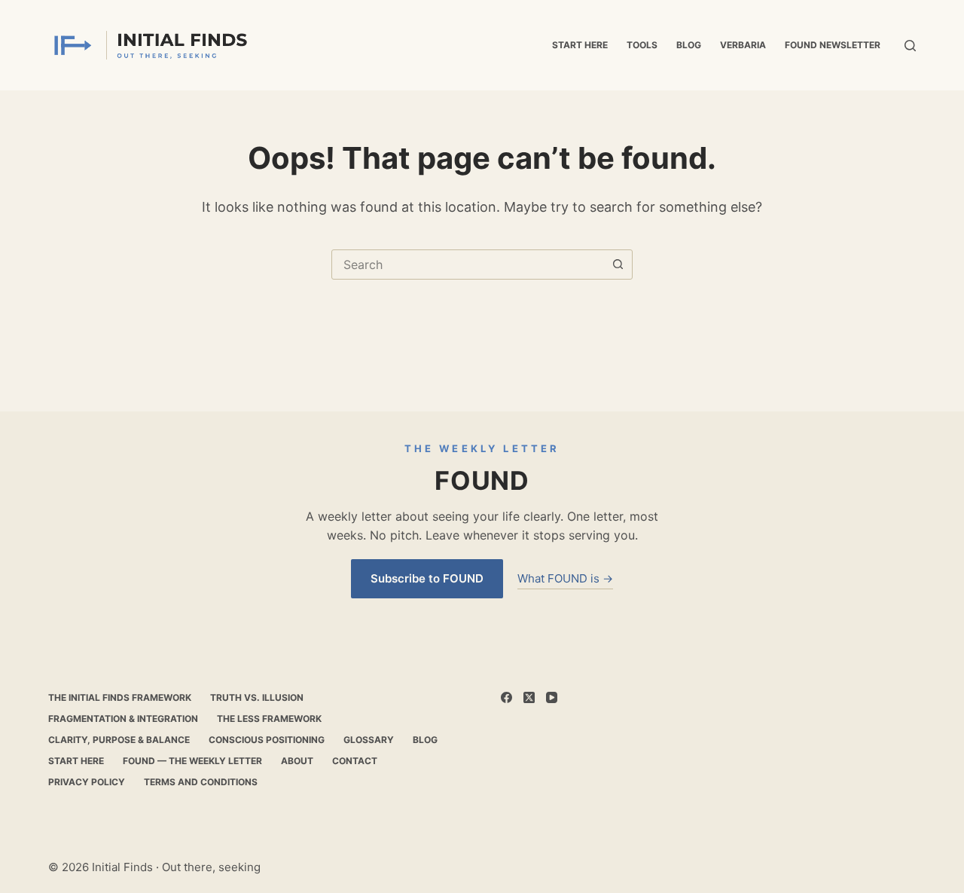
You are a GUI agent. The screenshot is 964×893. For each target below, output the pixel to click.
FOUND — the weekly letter (192, 760)
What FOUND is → (565, 578)
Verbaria (743, 44)
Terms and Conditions (201, 781)
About (297, 760)
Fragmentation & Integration (123, 718)
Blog (688, 44)
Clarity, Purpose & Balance (119, 739)
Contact (354, 760)
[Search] (910, 45)
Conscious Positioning (267, 739)
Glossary (368, 739)
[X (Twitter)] (529, 697)
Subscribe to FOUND (427, 578)
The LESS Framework (269, 718)
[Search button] (617, 264)
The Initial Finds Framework (119, 697)
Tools (642, 44)
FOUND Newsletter (832, 44)
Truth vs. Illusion (257, 697)
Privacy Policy (86, 781)
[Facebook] (506, 697)
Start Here (580, 44)
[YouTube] (551, 697)
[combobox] (467, 264)
